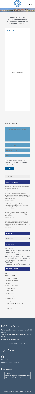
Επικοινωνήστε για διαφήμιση (14, 303)
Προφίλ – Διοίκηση (10, 275)
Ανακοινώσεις (10, 293)
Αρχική (6, 273)
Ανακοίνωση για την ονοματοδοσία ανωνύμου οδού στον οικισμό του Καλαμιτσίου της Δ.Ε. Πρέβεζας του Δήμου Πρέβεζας (16, 214)
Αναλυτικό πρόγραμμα (11, 296)
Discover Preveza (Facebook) (10, 362)
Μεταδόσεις (9, 291)
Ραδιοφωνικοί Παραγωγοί (12, 298)
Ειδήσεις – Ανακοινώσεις (11, 286)
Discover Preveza (6, 360)
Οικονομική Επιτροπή (18, 19)
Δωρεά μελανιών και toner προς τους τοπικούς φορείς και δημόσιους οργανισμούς (17, 187)
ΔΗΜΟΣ (12, 17)
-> (32, 4)
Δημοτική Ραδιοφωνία (12, 280)
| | (29, 4)
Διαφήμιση (8, 301)
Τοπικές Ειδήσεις (10, 288)
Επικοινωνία (8, 306)
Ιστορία (8, 283)
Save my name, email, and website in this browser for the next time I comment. (16, 163)
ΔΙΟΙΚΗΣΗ (21, 17)
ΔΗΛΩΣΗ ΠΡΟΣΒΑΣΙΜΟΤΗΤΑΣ (17, 343)
